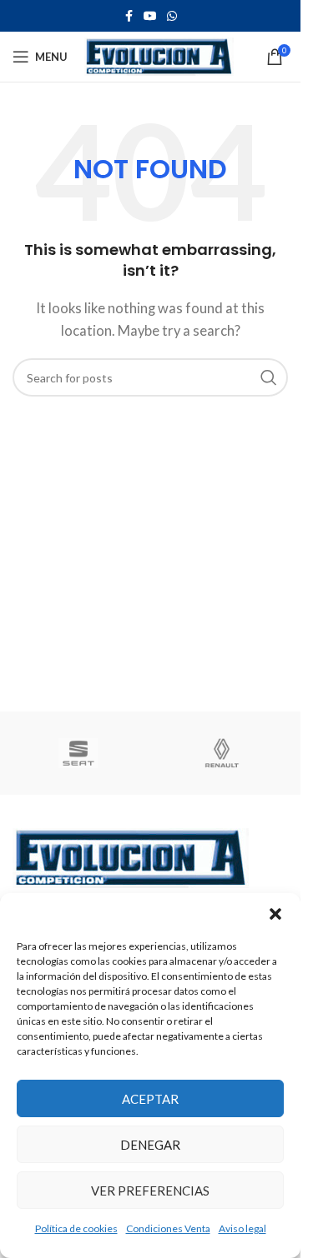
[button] (275, 914)
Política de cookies (76, 1228)
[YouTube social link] (150, 16)
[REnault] (222, 753)
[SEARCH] (269, 377)
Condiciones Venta (168, 1228)
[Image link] (131, 856)
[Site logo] (159, 54)
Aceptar (150, 1098)
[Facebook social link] (129, 16)
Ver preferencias (150, 1190)
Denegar (150, 1144)
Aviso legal (242, 1228)
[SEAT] (78, 753)
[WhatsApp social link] (172, 16)
